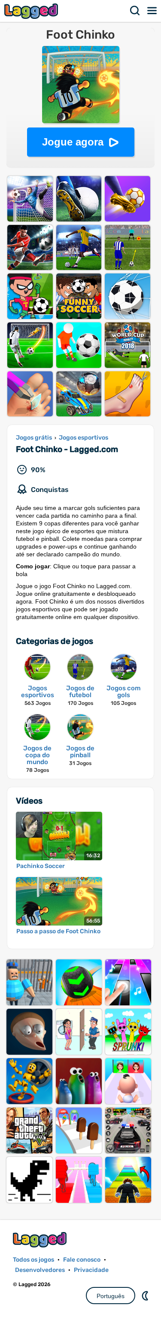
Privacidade (91, 1270)
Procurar (135, 10)
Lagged (32, 11)
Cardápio (152, 10)
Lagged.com (41, 1239)
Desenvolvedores (40, 1270)
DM (146, 1295)
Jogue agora (72, 142)
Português (111, 1296)
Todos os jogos (33, 1259)
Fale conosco (81, 1259)
